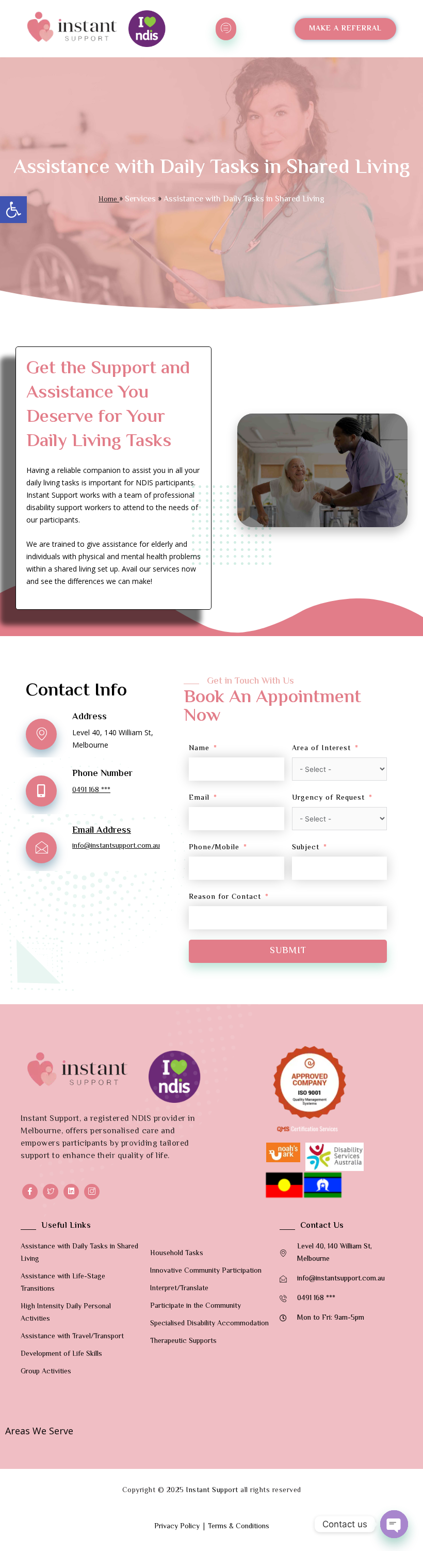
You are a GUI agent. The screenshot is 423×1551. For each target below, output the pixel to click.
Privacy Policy (177, 1526)
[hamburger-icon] (226, 29)
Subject (305, 847)
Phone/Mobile (214, 847)
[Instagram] (92, 1191)
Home (109, 199)
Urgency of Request (328, 798)
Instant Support (212, 1490)
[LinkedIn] (71, 1191)
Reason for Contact (225, 897)
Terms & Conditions (238, 1526)
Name (199, 748)
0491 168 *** (91, 790)
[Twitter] (50, 1191)
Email (199, 798)
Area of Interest (321, 748)
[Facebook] (30, 1191)
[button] (13, 209)
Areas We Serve (39, 1431)
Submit (288, 951)
